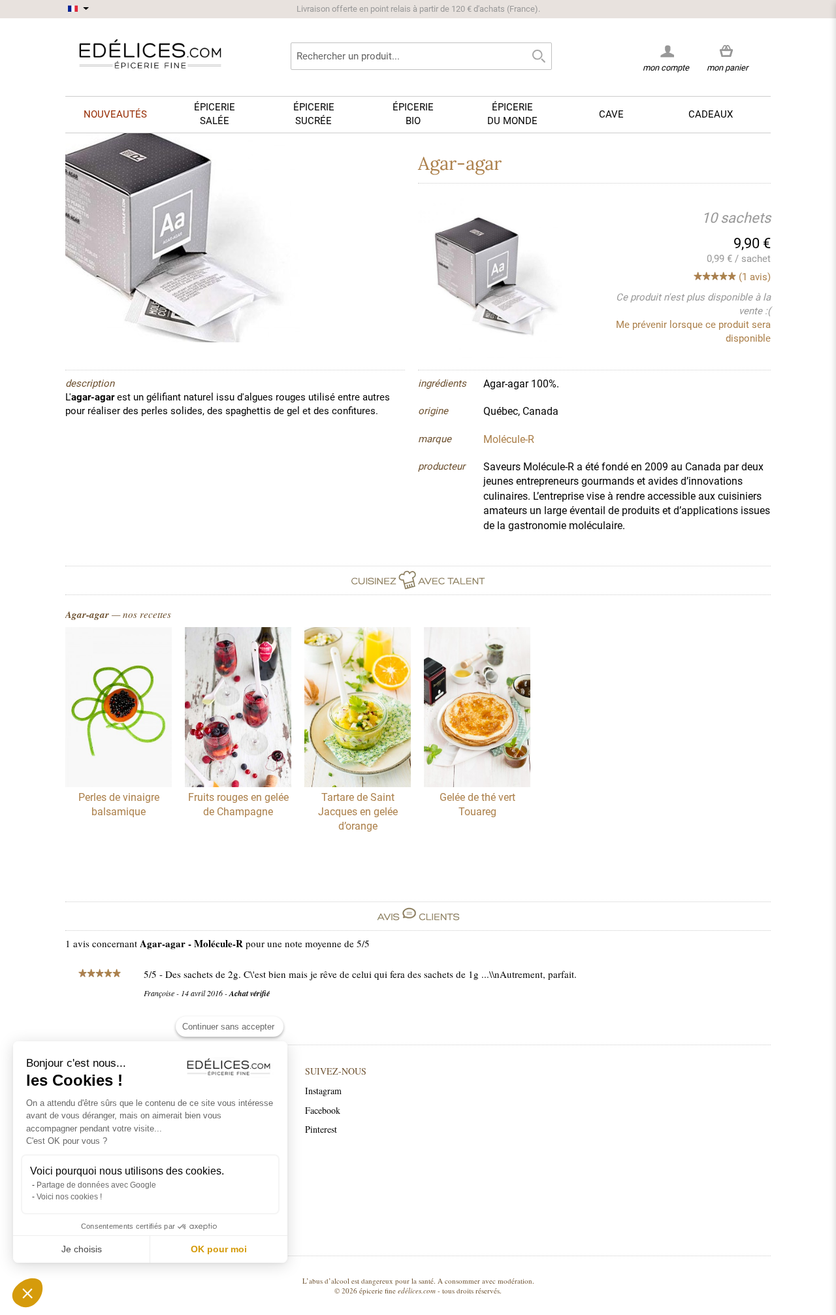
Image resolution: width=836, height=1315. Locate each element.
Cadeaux (710, 114)
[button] (27, 1292)
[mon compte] (666, 51)
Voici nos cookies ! (69, 1196)
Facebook (322, 1110)
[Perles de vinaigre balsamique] (118, 708)
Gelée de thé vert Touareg (477, 804)
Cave (611, 114)
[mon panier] (727, 51)
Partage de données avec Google (96, 1185)
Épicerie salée (214, 114)
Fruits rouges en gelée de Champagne (238, 804)
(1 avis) (755, 277)
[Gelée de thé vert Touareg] (477, 708)
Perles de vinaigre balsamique (118, 804)
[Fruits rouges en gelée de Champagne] (238, 708)
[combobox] (421, 56)
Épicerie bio (413, 114)
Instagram (323, 1090)
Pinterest (321, 1129)
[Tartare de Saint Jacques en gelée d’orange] (357, 708)
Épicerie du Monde (512, 114)
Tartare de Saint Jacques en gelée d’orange (358, 812)
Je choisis (81, 1249)
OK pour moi (219, 1249)
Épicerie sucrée (313, 114)
